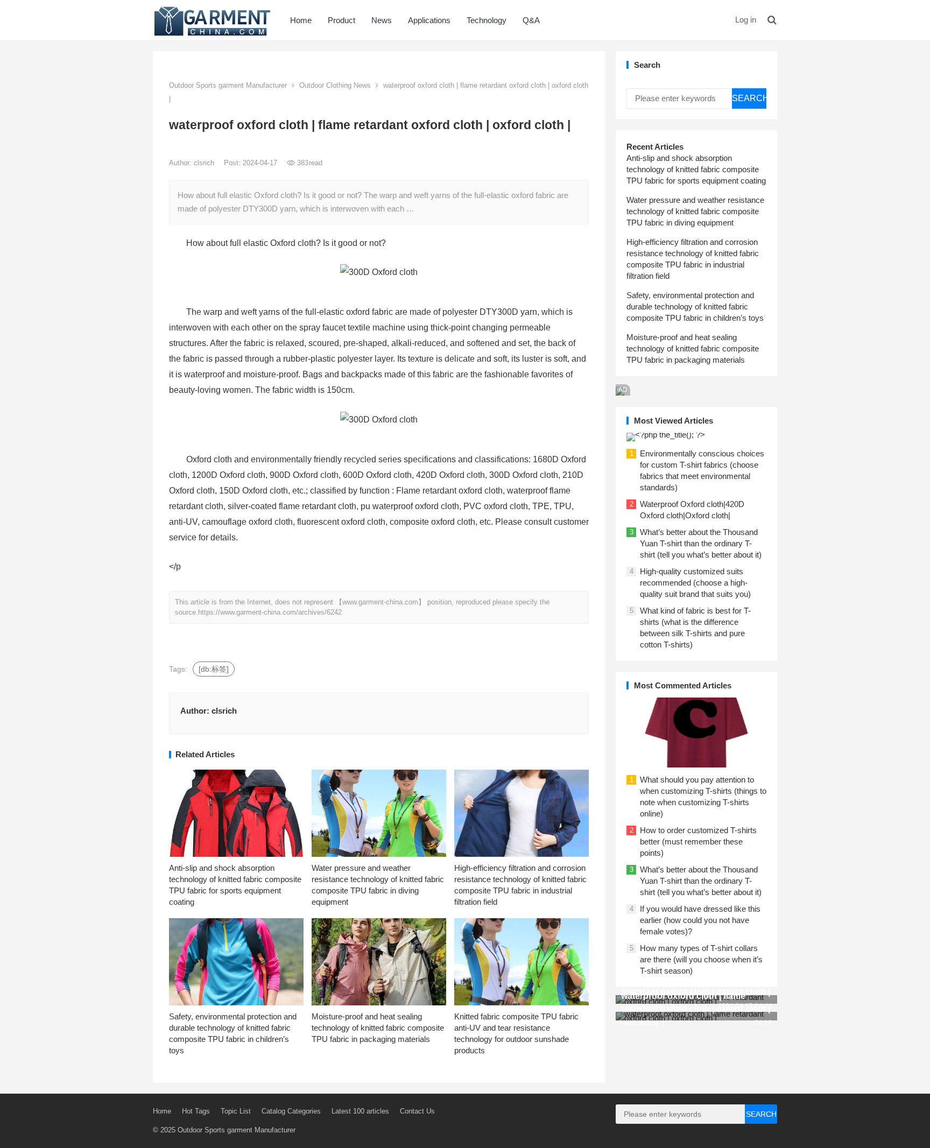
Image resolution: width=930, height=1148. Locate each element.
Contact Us (417, 1111)
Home (301, 20)
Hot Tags (196, 1111)
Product (341, 20)
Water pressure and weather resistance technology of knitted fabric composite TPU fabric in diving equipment (695, 211)
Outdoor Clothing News (335, 85)
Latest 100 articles (360, 1111)
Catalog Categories (291, 1111)
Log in (745, 19)
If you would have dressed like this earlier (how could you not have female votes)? (700, 920)
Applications (429, 20)
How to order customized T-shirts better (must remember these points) (698, 841)
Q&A (531, 20)
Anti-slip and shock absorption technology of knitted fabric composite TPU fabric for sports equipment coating (696, 169)
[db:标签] (214, 669)
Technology (486, 20)
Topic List (236, 1111)
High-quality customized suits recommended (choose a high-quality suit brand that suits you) (695, 582)
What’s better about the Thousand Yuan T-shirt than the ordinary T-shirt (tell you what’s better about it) (701, 543)
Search (749, 98)
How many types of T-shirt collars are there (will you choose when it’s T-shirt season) (701, 959)
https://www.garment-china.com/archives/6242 (270, 612)
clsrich (205, 163)
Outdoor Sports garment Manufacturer (228, 85)
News (381, 20)
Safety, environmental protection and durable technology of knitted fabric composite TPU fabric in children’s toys (695, 306)
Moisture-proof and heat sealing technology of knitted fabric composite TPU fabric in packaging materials (378, 1028)
